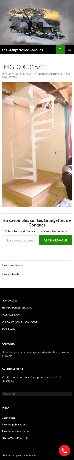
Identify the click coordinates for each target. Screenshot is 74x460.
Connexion (8, 417)
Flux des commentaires (15, 431)
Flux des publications (14, 424)
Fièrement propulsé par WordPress (19, 455)
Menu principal (69, 49)
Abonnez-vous (56, 240)
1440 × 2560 (24, 74)
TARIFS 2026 (8, 328)
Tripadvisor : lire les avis (17, 307)
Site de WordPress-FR (15, 438)
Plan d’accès (9, 300)
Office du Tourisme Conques (19, 321)
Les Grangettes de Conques (22, 50)
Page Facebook (11, 314)
